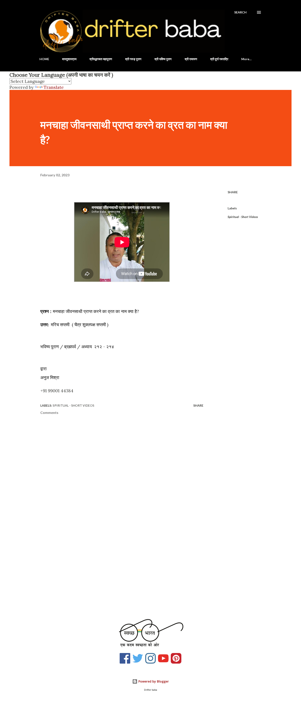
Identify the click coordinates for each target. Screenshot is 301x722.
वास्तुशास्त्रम (69, 59)
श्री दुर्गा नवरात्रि (219, 59)
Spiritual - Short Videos (243, 217)
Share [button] (233, 192)
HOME (44, 59)
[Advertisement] (114, 560)
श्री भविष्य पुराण (163, 59)
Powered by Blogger (153, 681)
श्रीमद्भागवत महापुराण (100, 59)
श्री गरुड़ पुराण (133, 59)
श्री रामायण (191, 59)
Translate (54, 87)
